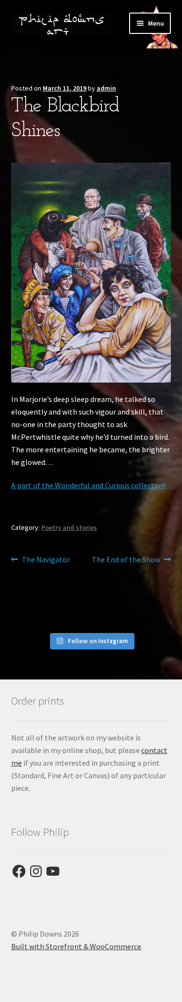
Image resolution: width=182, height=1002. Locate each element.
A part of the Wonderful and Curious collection (88, 485)
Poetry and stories (69, 527)
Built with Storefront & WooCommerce (76, 946)
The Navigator (45, 560)
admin (106, 88)
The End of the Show (126, 560)
